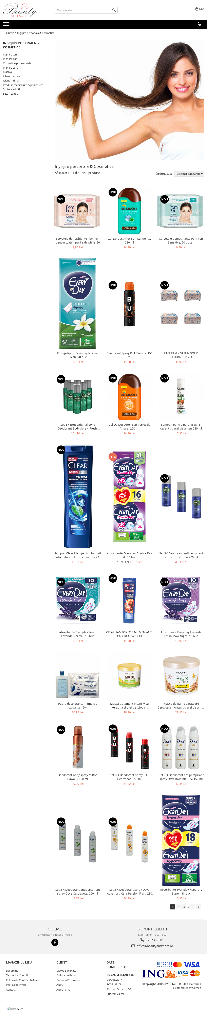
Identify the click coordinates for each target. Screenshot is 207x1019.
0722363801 (154, 940)
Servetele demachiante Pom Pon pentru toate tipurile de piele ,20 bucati (78, 240)
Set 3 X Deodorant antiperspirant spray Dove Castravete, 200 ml (77, 891)
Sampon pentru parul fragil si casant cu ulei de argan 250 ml (181, 426)
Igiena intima (11, 80)
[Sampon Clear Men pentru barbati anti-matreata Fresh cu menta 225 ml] (77, 496)
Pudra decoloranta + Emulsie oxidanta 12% (77, 705)
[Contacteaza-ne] (199, 24)
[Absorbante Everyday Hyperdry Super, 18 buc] (181, 840)
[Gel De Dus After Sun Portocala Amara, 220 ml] (129, 397)
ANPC (59, 985)
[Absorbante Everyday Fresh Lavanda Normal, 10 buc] (77, 600)
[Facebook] (54, 942)
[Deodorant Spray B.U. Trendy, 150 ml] (129, 304)
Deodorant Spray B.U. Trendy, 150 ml (129, 355)
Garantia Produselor (68, 980)
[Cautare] (114, 10)
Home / (11, 33)
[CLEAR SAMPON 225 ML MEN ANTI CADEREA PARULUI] (129, 600)
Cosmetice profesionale (17, 63)
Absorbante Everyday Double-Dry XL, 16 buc (129, 555)
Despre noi (12, 970)
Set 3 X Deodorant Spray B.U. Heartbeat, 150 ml (129, 777)
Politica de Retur (66, 975)
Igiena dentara (11, 76)
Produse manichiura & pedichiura (23, 85)
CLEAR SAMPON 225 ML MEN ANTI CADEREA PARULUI (129, 634)
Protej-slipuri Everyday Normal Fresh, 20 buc (77, 355)
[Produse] (6, 25)
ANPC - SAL (63, 989)
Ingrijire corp (10, 67)
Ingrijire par (10, 59)
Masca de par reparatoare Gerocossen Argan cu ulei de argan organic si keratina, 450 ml (181, 705)
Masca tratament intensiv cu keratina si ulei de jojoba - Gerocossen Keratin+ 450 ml (129, 705)
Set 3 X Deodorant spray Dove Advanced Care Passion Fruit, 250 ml (129, 891)
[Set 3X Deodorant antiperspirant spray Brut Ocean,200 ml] (181, 497)
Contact (11, 989)
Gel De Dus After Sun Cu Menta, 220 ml (129, 240)
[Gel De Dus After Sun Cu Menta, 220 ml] (129, 211)
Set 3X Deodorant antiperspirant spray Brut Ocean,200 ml (181, 555)
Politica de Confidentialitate (22, 980)
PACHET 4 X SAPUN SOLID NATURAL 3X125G (181, 355)
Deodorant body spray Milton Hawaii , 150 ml (77, 777)
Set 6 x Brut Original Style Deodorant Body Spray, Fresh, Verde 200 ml (78, 426)
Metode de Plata (66, 970)
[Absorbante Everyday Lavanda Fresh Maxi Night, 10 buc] (181, 600)
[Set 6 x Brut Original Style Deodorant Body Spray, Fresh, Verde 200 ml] (77, 396)
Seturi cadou (10, 93)
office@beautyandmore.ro (154, 946)
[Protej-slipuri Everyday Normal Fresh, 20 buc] (77, 303)
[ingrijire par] (129, 100)
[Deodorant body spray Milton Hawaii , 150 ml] (77, 747)
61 (192, 907)
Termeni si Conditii (17, 975)
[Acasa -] (23, 10)
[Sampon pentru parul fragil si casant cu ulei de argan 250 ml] (181, 397)
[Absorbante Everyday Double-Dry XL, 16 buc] (129, 496)
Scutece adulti (11, 89)
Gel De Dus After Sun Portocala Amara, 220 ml (129, 426)
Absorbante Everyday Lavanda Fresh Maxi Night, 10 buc (181, 634)
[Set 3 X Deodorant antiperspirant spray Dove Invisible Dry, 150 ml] (181, 747)
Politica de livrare (16, 985)
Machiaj (7, 72)
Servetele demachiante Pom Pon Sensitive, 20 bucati (181, 240)
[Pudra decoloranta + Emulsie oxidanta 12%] (77, 676)
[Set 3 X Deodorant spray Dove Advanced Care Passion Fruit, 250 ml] (129, 840)
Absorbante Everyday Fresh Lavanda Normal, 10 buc (77, 634)
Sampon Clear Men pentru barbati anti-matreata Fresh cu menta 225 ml (77, 555)
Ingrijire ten (10, 54)
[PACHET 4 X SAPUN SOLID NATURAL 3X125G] (181, 304)
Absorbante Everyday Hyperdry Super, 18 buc (181, 891)
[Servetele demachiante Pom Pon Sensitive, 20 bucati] (181, 211)
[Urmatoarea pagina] (198, 906)
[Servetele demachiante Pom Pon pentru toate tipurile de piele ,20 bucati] (77, 211)
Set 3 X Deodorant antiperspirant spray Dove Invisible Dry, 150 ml (181, 777)
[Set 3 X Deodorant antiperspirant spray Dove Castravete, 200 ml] (77, 840)
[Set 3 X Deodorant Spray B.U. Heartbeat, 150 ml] (129, 747)
